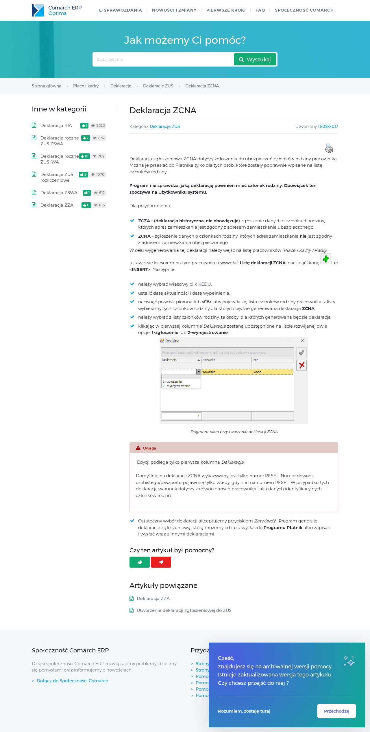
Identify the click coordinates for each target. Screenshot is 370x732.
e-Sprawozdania (120, 10)
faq (260, 10)
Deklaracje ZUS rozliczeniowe (56, 177)
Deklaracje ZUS (165, 126)
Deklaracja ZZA (153, 598)
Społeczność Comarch (304, 10)
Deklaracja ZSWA (58, 192)
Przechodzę (336, 711)
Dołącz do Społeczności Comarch (72, 680)
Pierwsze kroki (226, 10)
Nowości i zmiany (174, 10)
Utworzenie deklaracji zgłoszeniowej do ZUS (184, 610)
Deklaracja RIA (56, 125)
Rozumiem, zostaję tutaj (244, 711)
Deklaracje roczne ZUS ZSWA (59, 140)
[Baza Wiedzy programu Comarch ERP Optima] (57, 10)
